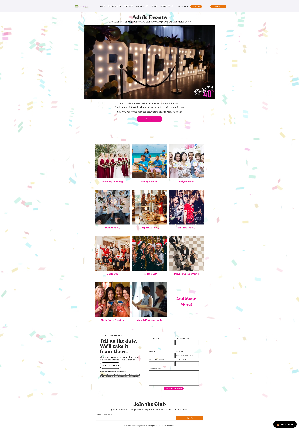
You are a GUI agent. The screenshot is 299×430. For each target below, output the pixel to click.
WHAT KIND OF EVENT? (157, 359)
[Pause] (87, 96)
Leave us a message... (156, 368)
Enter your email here (104, 414)
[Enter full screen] (211, 96)
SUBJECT (179, 351)
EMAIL (151, 351)
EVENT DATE (180, 359)
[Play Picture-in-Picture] (207, 96)
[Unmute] (91, 96)
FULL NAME (153, 338)
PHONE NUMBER (182, 338)
